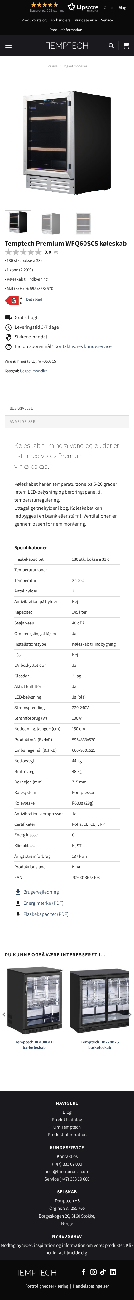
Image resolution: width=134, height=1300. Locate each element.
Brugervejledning (36, 892)
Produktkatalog (34, 20)
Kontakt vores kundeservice (83, 346)
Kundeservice (86, 20)
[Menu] (8, 45)
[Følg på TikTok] (103, 1272)
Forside (52, 66)
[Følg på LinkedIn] (113, 1272)
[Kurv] (126, 45)
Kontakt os (67, 1156)
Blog (122, 7)
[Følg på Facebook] (83, 1272)
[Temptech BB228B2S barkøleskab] (99, 1000)
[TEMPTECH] (67, 45)
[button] (52, 7)
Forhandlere (60, 20)
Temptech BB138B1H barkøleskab (34, 1044)
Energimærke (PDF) (43, 903)
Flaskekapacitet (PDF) (46, 914)
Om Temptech (67, 1127)
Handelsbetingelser (91, 1286)
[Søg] (111, 45)
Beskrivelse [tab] (21, 408)
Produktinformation (66, 29)
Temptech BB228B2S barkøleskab (100, 1044)
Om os (109, 7)
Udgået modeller (74, 66)
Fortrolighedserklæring (46, 1286)
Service (107, 20)
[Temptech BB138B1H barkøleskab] (34, 1000)
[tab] (67, 421)
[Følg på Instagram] (93, 1272)
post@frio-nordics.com (67, 1171)
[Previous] (15, 141)
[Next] (119, 141)
